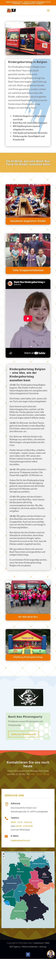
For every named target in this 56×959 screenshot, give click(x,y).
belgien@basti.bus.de (20, 840)
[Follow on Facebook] (28, 954)
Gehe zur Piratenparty (23, 734)
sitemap (42, 946)
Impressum (38, 943)
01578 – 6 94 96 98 (24, 826)
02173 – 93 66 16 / (24, 2)
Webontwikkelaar (30, 946)
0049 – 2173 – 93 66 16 (21, 822)
